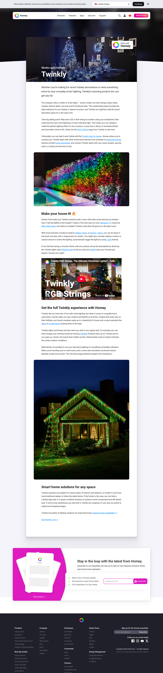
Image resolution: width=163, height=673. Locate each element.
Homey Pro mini (20, 638)
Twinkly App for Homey (92, 136)
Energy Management (96, 655)
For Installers (68, 666)
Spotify (93, 250)
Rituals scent (67, 250)
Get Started (68, 632)
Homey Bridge (19, 644)
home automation (62, 143)
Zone (109, 240)
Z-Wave (91, 632)
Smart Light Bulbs (21, 668)
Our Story (42, 635)
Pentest (67, 658)
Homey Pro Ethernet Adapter (24, 647)
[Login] (125, 15)
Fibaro (84, 233)
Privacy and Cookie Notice (124, 652)
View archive (38, 597)
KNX (90, 638)
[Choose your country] (130, 15)
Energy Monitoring (95, 658)
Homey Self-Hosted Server (24, 641)
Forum (66, 655)
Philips (78, 233)
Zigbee (91, 635)
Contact (42, 653)
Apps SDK (67, 635)
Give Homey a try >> (49, 520)
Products (61, 15)
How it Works (82, 129)
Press (41, 647)
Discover (91, 15)
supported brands (113, 140)
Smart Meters (19, 671)
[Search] (119, 15)
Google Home (54, 324)
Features (72, 15)
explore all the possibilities (103, 513)
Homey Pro (18, 635)
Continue (138, 4)
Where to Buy (43, 641)
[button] (112, 4)
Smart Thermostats (21, 661)
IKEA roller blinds (48, 226)
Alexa (43, 324)
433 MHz (92, 641)
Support (102, 15)
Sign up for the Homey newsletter (135, 628)
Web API (67, 638)
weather (84, 334)
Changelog (67, 641)
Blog (40, 644)
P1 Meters (92, 661)
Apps (82, 15)
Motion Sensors (20, 655)
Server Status (68, 644)
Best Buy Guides (21, 652)
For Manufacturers (70, 670)
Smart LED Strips (20, 665)
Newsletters (43, 650)
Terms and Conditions (141, 652)
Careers (42, 632)
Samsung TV (105, 223)
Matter (91, 644)
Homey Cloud (19, 632)
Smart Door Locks (21, 658)
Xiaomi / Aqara (96, 233)
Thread (91, 647)
